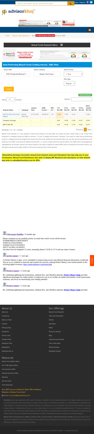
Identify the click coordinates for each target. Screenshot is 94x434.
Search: (67, 99)
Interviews (52, 324)
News (51, 327)
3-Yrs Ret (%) (66, 109)
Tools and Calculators (56, 316)
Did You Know (6, 381)
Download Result (85, 95)
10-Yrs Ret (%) (81, 109)
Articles (51, 320)
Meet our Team (7, 320)
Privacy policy (6, 327)
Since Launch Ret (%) (88, 108)
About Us (5, 312)
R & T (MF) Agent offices (10, 365)
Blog (50, 335)
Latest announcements (56, 339)
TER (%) (52, 109)
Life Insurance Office (8, 369)
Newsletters (6, 347)
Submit (9, 89)
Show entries (12, 99)
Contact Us (5, 316)
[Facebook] (87, 2)
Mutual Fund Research (56, 312)
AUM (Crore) (44, 109)
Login (76, 2)
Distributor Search (55, 351)
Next (89, 129)
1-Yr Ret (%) (59, 109)
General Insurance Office (10, 373)
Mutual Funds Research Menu (45, 45)
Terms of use (6, 335)
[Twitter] (91, 2)
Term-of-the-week (54, 343)
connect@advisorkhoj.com (20, 395)
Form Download (7, 385)
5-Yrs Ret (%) (74, 109)
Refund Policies (54, 347)
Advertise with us (7, 351)
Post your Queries (55, 331)
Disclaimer (5, 331)
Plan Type (67, 79)
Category (25, 110)
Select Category (39, 70)
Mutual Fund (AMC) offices (10, 361)
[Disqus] (47, 197)
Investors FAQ (6, 339)
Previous (79, 129)
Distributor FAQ (7, 343)
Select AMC (8, 70)
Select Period (68, 70)
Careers (4, 324)
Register (82, 2)
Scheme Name (8, 110)
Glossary (5, 377)
